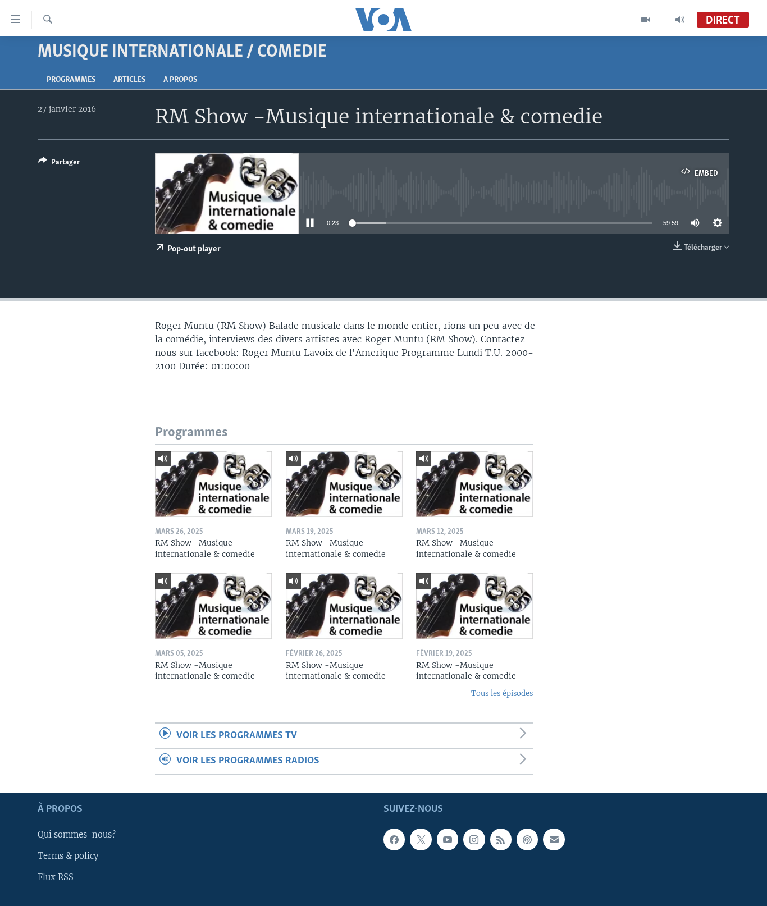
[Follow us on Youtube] (447, 839)
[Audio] (680, 19)
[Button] (59, 164)
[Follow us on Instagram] (474, 839)
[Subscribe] (553, 839)
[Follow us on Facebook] (394, 839)
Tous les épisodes (502, 693)
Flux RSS (56, 877)
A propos (180, 80)
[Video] (646, 19)
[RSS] (501, 839)
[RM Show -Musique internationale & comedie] (213, 484)
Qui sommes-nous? (77, 835)
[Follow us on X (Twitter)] (420, 839)
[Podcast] (527, 839)
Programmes (71, 80)
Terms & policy (68, 856)
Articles (129, 80)
